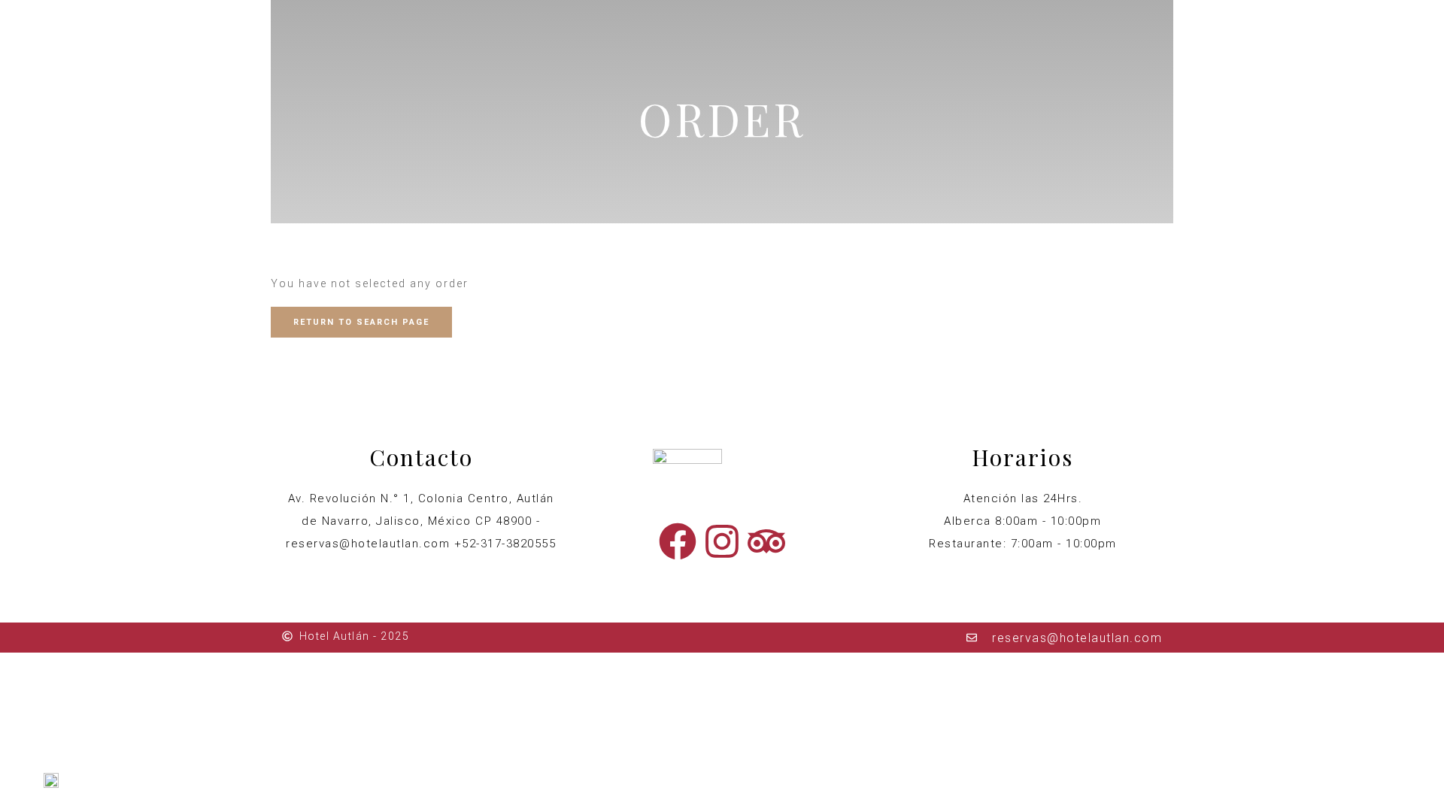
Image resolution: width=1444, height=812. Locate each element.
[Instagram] (722, 541)
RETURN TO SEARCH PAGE (361, 322)
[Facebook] (677, 541)
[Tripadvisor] (766, 541)
